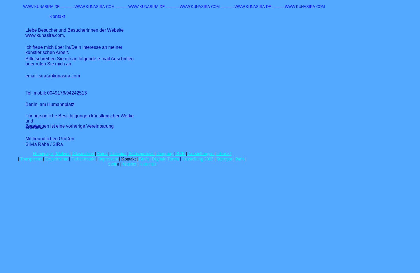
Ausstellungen (200, 153)
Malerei (62, 153)
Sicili (112, 164)
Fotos (102, 153)
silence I (224, 153)
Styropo (223, 158)
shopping (165, 153)
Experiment (55, 158)
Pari (238, 158)
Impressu (106, 158)
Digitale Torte (164, 158)
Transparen (29, 158)
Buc (142, 158)
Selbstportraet (141, 153)
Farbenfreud (81, 158)
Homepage (43, 153)
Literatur (118, 153)
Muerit (127, 164)
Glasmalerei (83, 153)
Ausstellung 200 (196, 158)
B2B (180, 153)
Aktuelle (146, 164)
